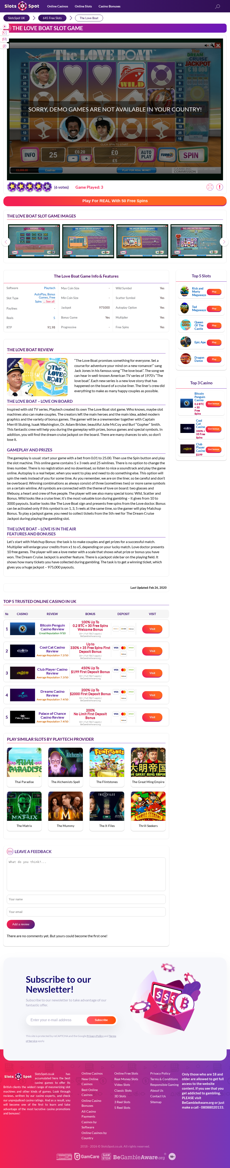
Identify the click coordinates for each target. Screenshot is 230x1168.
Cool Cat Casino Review (52, 649)
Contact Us (158, 1096)
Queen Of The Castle (199, 325)
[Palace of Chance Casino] (22, 717)
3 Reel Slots (122, 1102)
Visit (152, 629)
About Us (156, 1090)
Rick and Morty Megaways (199, 292)
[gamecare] (86, 1159)
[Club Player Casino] (22, 673)
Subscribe (101, 1020)
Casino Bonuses (109, 6)
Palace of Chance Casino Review (52, 715)
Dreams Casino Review (52, 693)
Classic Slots (123, 1090)
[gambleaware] (139, 1159)
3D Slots (120, 1096)
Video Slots (122, 1085)
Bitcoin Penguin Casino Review (52, 627)
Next (224, 241)
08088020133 (212, 1107)
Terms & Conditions (164, 1079)
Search (217, 7)
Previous (5, 241)
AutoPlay (40, 294)
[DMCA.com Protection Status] (64, 1159)
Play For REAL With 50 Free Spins (115, 201)
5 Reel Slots (122, 1107)
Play (214, 291)
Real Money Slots (126, 1079)
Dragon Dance (199, 359)
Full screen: (210, 187)
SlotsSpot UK (16, 18)
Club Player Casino (200, 447)
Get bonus (213, 403)
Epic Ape (200, 342)
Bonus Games (47, 295)
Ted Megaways (199, 308)
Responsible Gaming (164, 1085)
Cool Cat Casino (200, 424)
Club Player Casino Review (52, 671)
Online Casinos (57, 6)
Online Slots (83, 6)
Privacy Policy (95, 1036)
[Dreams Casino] (22, 695)
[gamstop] (106, 1159)
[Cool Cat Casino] (22, 651)
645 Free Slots (52, 18)
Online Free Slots (126, 1073)
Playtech (49, 288)
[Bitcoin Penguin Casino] (22, 628)
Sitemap (155, 1102)
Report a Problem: (219, 187)
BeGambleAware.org (198, 1102)
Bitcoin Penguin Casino (200, 397)
